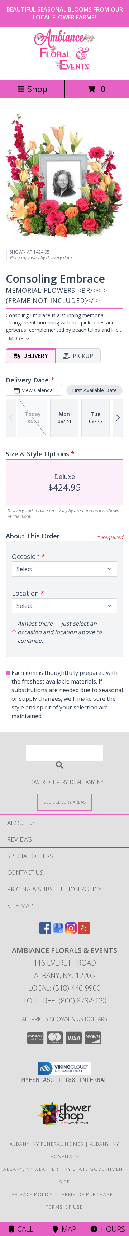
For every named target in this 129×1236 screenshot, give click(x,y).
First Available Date (94, 390)
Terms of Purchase (86, 1194)
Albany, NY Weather (30, 1169)
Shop (37, 89)
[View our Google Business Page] (58, 931)
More (16, 338)
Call (23, 1229)
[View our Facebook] (45, 931)
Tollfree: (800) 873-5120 (64, 1001)
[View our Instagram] (71, 931)
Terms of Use (64, 1207)
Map (67, 1229)
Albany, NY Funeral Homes (46, 1144)
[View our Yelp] (84, 931)
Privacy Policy (32, 1194)
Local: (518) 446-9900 (64, 988)
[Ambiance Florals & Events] (64, 69)
